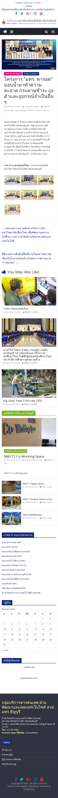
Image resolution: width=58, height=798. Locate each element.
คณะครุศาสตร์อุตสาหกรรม (14, 565)
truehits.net (29, 667)
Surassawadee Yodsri (33, 460)
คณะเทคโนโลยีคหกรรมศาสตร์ (16, 551)
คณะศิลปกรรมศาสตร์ (12, 556)
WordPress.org (9, 764)
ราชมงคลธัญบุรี (20, 110)
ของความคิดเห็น (11, 759)
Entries (7, 754)
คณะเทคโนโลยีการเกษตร (13, 560)
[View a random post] (53, 31)
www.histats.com (29, 678)
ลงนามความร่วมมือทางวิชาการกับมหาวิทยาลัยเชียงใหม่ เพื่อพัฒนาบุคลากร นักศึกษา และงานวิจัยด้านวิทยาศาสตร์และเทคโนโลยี (26, 234)
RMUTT (47, 106)
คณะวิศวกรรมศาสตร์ (11, 542)
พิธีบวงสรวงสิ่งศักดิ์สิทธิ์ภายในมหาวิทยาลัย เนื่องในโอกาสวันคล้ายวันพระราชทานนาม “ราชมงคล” (26, 258)
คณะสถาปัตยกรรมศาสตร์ (13, 569)
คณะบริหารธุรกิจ (9, 546)
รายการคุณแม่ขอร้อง (15, 308)
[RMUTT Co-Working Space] (29, 419)
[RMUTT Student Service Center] (11, 497)
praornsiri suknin (32, 106)
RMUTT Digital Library (33, 483)
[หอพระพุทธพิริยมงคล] (11, 513)
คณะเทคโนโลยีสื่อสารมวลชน (15, 579)
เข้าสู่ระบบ (7, 749)
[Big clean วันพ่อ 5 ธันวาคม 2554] (29, 371)
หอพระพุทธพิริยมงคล (32, 514)
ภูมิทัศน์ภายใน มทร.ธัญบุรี (16, 451)
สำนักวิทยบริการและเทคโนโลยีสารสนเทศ (21, 592)
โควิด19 (31, 110)
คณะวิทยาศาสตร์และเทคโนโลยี (16, 574)
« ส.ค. (6, 650)
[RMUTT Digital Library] (11, 482)
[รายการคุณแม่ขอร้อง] (29, 278)
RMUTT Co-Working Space (24, 456)
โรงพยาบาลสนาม (31, 74)
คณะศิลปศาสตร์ (9, 583)
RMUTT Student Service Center (37, 499)
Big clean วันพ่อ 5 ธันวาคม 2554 (22, 400)
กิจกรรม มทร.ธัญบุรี (13, 74)
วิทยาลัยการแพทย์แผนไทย (14, 588)
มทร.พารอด (8, 110)
